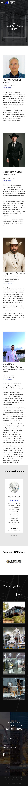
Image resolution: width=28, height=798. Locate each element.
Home (14, 23)
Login (8, 783)
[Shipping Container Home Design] (14, 612)
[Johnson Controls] (14, 663)
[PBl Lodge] (14, 689)
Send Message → (7, 87)
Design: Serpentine (16, 783)
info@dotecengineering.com (14, 763)
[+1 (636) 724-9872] (4, 755)
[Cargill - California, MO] (14, 638)
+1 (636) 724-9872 (11, 754)
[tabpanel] (14, 506)
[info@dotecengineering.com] (4, 764)
